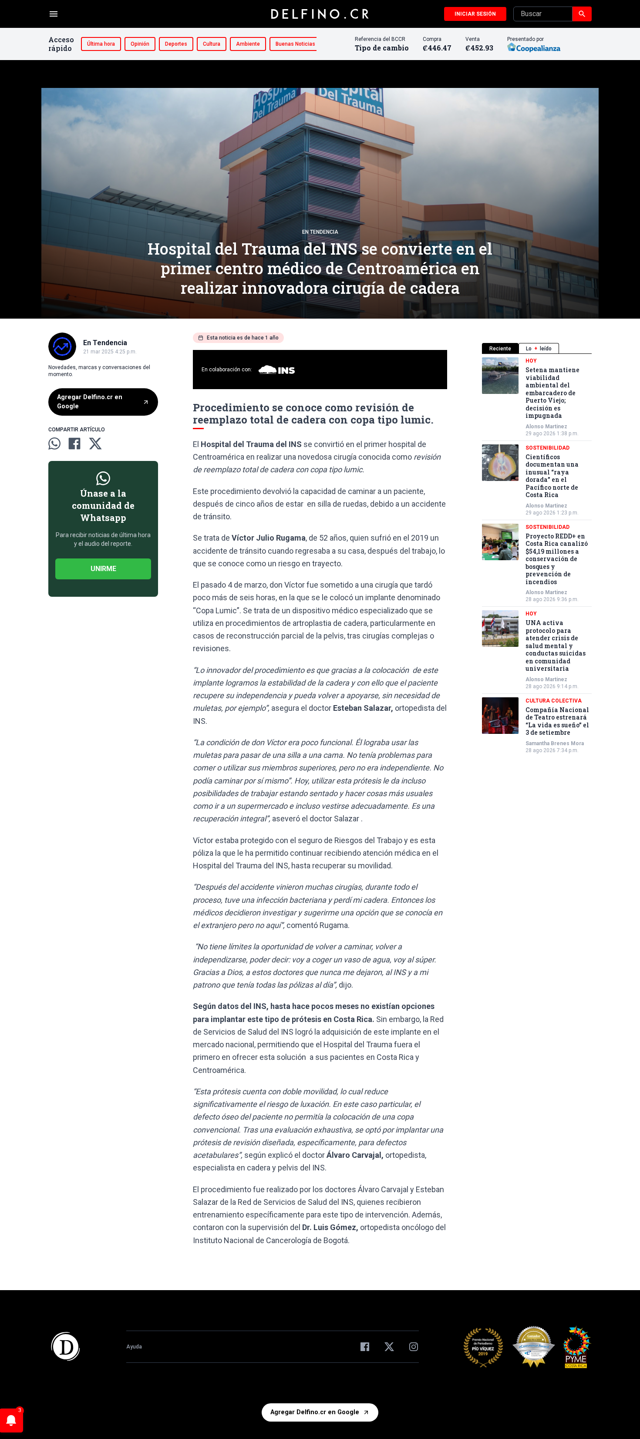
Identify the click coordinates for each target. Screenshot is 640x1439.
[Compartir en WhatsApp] (54, 443)
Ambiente (248, 44)
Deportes (176, 44)
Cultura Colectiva (553, 701)
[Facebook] (365, 1346)
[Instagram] (413, 1346)
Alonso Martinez (546, 427)
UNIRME (103, 569)
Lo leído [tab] (539, 349)
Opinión (140, 44)
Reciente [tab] (500, 349)
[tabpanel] (537, 555)
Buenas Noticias (295, 44)
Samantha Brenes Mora (554, 743)
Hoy (531, 361)
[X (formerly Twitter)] (389, 1346)
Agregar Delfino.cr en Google (89, 401)
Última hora (101, 44)
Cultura (211, 44)
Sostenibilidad (547, 448)
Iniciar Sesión (475, 14)
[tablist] (537, 348)
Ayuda (134, 1347)
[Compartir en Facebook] (74, 444)
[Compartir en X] (95, 444)
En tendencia (320, 232)
